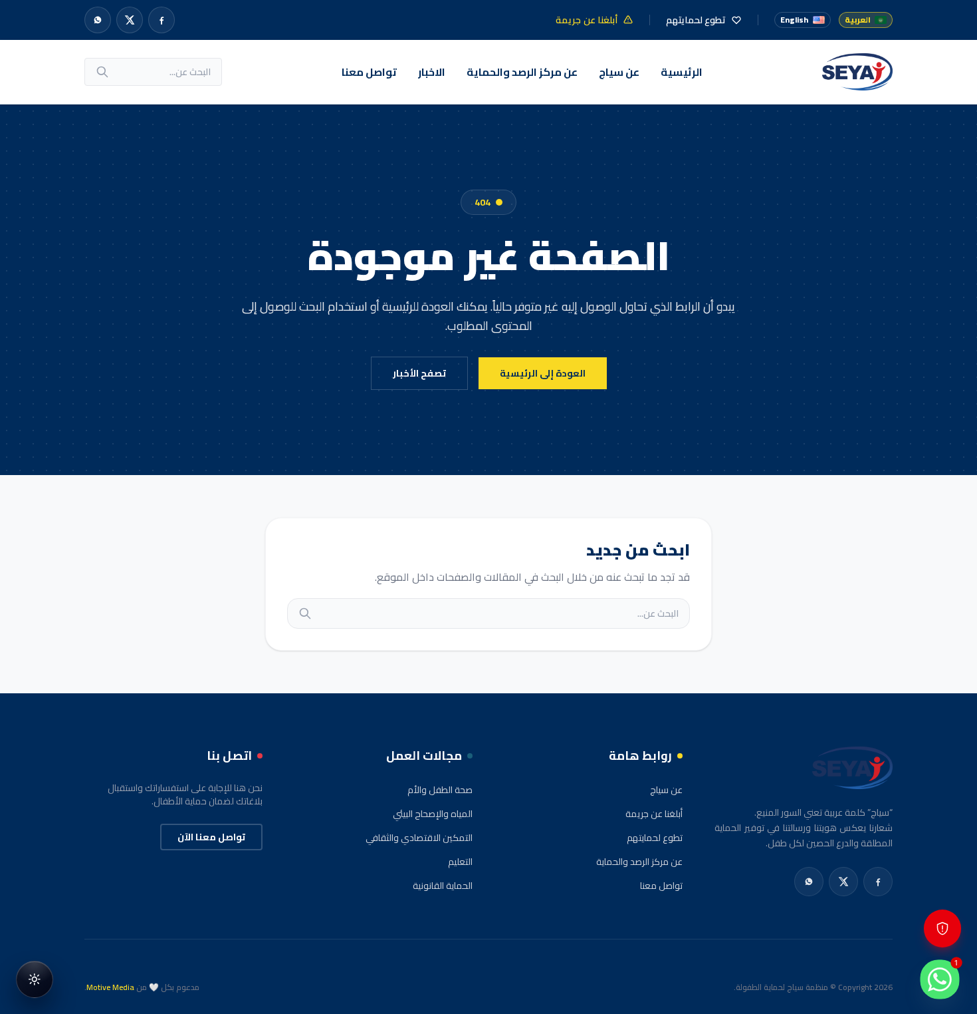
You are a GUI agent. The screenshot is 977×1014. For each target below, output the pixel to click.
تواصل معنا (369, 72)
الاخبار (431, 72)
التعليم (460, 861)
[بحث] (102, 72)
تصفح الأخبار (419, 373)
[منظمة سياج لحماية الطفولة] (857, 71)
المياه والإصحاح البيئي (433, 813)
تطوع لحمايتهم (655, 837)
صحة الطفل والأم (440, 789)
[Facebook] (161, 20)
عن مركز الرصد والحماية (522, 72)
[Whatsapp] (97, 20)
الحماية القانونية (443, 885)
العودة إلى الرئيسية (543, 373)
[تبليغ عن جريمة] (942, 928)
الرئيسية (682, 72)
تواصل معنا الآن (211, 837)
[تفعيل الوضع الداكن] (34, 979)
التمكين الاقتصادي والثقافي (419, 837)
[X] (129, 20)
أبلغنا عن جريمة (654, 813)
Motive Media (110, 987)
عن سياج (619, 72)
